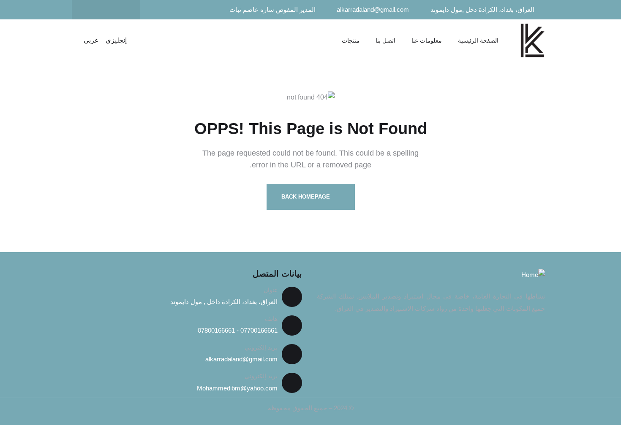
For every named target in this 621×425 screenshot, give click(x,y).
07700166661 (258, 330)
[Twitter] (106, 10)
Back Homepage (306, 197)
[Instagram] (90, 10)
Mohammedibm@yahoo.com (237, 388)
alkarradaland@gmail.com (241, 359)
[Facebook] (122, 10)
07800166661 (216, 330)
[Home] (532, 41)
